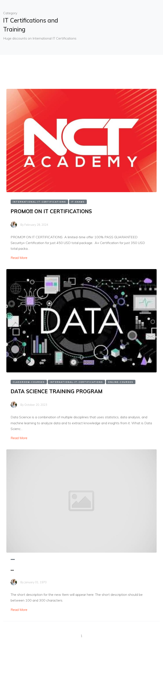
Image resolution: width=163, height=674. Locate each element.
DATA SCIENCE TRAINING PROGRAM (57, 391)
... (12, 569)
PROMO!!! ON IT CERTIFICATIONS (51, 211)
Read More (19, 257)
